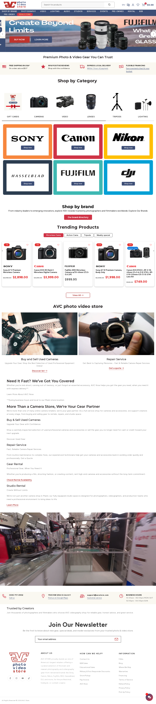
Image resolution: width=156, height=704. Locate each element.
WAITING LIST (126, 42)
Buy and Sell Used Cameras (39, 359)
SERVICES (91, 11)
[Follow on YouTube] (22, 678)
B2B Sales (84, 663)
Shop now (28, 148)
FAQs (121, 659)
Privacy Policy (124, 688)
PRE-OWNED (118, 11)
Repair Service (116, 359)
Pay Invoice (84, 680)
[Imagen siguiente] (28, 253)
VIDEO (43, 11)
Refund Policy (124, 684)
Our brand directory (78, 217)
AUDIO (67, 11)
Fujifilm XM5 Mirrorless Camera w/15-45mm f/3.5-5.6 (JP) (77, 272)
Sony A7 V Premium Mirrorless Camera (12, 271)
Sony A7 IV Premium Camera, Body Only (109, 271)
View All (77, 295)
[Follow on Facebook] (10, 678)
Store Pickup (85, 676)
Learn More (12, 505)
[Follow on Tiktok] (29, 678)
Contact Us (84, 659)
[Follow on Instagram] (16, 678)
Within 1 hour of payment (97, 68)
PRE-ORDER (9, 14)
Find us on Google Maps (58, 598)
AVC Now (84, 684)
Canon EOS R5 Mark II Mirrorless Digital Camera (45, 271)
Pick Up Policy (124, 692)
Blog (121, 663)
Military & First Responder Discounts (95, 671)
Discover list (38, 370)
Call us (12, 598)
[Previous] (2, 34)
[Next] (153, 34)
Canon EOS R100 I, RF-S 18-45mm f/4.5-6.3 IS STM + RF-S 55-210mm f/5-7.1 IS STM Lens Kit (139, 273)
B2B (141, 11)
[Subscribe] (116, 639)
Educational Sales (87, 667)
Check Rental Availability (19, 480)
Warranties (123, 671)
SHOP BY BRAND (9, 11)
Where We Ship (125, 667)
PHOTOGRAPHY (28, 11)
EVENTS (104, 11)
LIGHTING (55, 11)
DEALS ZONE (25, 14)
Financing (123, 676)
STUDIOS (78, 11)
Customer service (94, 598)
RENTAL (131, 11)
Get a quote (115, 368)
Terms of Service (126, 680)
